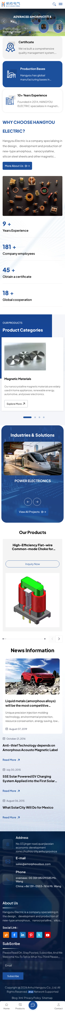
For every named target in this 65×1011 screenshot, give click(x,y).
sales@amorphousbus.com (33, 864)
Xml (21, 997)
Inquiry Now (32, 564)
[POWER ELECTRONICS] (32, 458)
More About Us (14, 165)
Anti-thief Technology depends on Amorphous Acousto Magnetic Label (30, 747)
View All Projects (29, 511)
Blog (15, 997)
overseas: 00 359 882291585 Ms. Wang (36, 879)
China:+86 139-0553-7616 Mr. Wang (38, 886)
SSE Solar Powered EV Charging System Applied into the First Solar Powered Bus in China (29, 778)
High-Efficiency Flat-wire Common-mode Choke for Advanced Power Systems (32, 547)
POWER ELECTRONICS (33, 481)
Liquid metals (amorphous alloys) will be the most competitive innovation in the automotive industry (30, 703)
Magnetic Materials (17, 379)
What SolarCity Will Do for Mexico (28, 807)
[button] (30, 32)
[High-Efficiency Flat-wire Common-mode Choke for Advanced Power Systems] (32, 599)
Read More (10, 759)
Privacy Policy (32, 997)
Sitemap (47, 997)
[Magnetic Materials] (25, 356)
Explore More (14, 403)
